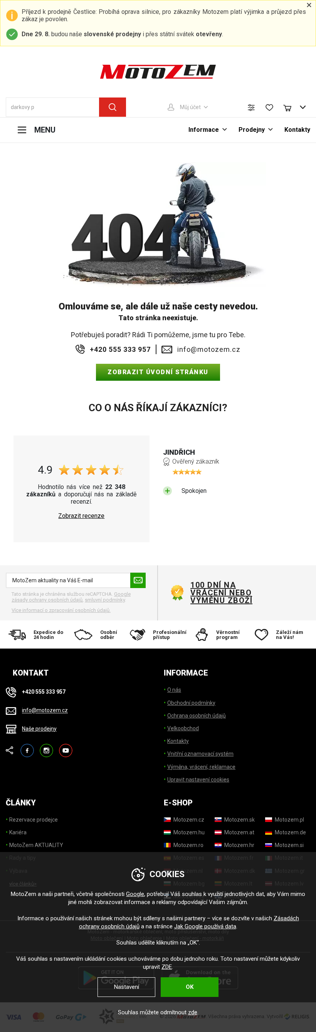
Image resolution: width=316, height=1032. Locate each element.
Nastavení (126, 986)
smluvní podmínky (105, 600)
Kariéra (18, 832)
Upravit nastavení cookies (198, 780)
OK (189, 986)
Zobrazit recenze (81, 516)
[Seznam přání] (269, 107)
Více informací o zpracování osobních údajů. (61, 610)
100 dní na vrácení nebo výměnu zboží (221, 592)
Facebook (27, 747)
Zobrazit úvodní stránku (158, 372)
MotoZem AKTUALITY (36, 845)
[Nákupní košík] (291, 107)
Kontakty (297, 129)
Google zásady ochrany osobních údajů (71, 597)
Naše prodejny (39, 729)
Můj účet (190, 107)
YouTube (65, 747)
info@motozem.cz (208, 349)
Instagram (46, 747)
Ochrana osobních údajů (196, 716)
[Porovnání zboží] (251, 107)
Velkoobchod (183, 728)
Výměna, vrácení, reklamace (201, 767)
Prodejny (252, 129)
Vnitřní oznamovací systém (200, 754)
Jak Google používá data (205, 926)
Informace (203, 129)
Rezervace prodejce (33, 820)
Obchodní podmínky (191, 703)
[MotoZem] (158, 71)
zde (192, 1012)
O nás (174, 690)
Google (135, 894)
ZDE (166, 966)
